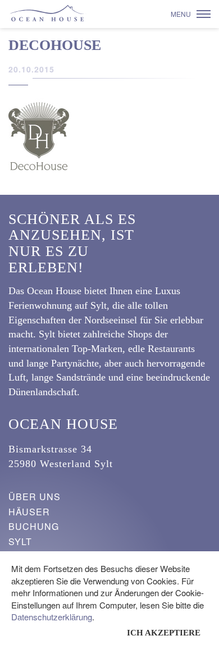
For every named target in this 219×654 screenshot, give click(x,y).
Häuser (29, 511)
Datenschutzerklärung (51, 617)
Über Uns (34, 496)
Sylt (20, 541)
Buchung (33, 526)
